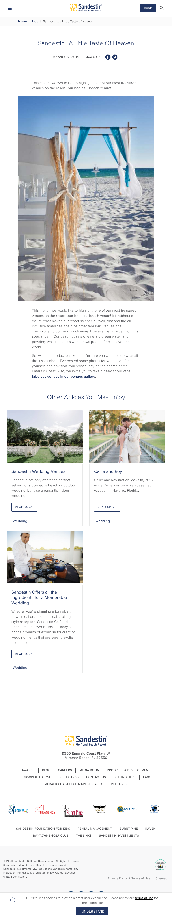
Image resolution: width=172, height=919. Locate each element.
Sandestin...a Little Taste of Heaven (68, 21)
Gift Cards (69, 777)
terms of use (144, 898)
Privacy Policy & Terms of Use (129, 878)
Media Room (89, 770)
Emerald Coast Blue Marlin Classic (73, 784)
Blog (35, 21)
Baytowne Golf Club (51, 835)
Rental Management (94, 828)
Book (148, 8)
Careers (65, 770)
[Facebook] (108, 58)
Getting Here (124, 777)
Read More (24, 507)
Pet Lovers (120, 784)
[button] (161, 8)
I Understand (92, 911)
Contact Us (96, 777)
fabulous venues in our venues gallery (63, 376)
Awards (28, 770)
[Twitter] (115, 58)
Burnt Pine (128, 828)
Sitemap (162, 878)
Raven (150, 828)
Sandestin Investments (119, 835)
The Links (84, 835)
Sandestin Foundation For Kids (43, 828)
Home (22, 21)
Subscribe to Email (37, 777)
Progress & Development (128, 770)
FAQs (147, 777)
